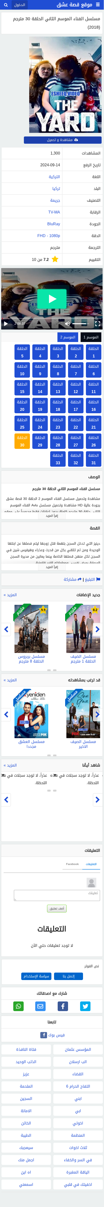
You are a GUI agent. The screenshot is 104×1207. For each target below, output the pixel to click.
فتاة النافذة (26, 1049)
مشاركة (71, 579)
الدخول (19, 4)
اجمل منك (26, 1160)
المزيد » (10, 595)
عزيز (26, 1074)
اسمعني (26, 1184)
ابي (78, 1111)
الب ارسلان (78, 1061)
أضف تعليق (57, 908)
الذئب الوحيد (26, 1061)
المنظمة (78, 1135)
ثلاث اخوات (78, 1147)
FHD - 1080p (48, 235)
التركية (54, 177)
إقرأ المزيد (52, 515)
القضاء (77, 1074)
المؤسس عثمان (78, 1049)
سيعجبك (26, 1147)
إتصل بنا (69, 976)
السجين (26, 1098)
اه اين (26, 1172)
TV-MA (54, 212)
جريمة (55, 200)
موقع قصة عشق (74, 4)
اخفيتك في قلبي (78, 1184)
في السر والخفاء (78, 1160)
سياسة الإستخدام (36, 976)
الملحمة (26, 1086)
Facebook (72, 864)
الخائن (26, 1123)
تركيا (56, 188)
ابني (78, 1098)
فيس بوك (56, 1035)
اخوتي (78, 1123)
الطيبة (26, 1135)
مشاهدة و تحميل (60, 140)
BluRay (53, 224)
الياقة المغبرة (78, 1172)
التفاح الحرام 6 (78, 1086)
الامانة (26, 1111)
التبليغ (90, 579)
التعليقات (91, 864)
